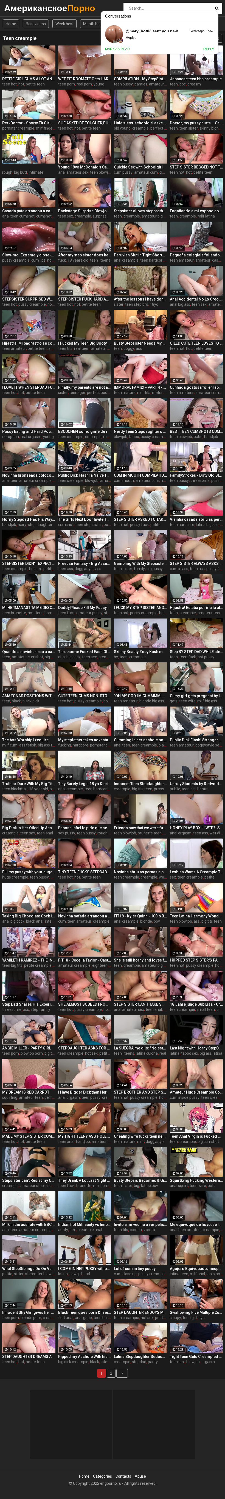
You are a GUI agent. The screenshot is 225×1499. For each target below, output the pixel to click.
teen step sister (88, 524)
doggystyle (84, 569)
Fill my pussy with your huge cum (28, 872)
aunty (63, 1230)
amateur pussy (89, 613)
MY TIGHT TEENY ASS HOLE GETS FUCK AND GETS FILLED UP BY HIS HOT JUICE (84, 1136)
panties (140, 84)
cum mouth (124, 480)
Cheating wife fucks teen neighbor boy (140, 1136)
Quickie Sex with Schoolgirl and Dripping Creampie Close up (140, 167)
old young (122, 128)
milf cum (10, 745)
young (99, 84)
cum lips (38, 260)
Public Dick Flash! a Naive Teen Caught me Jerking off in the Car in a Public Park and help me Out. (84, 475)
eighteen (100, 965)
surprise (100, 216)
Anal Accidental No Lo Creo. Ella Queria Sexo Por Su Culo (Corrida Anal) (196, 299)
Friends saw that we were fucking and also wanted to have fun (140, 828)
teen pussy (123, 84)
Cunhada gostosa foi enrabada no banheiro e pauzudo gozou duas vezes (196, 387)
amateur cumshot (27, 657)
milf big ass (207, 701)
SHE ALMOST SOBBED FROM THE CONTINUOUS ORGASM (84, 1004)
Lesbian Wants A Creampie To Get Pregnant (196, 872)
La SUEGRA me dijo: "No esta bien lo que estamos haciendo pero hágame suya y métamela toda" (140, 1048)
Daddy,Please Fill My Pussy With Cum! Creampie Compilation (84, 607)
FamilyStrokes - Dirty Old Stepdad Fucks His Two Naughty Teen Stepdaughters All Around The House (196, 475)
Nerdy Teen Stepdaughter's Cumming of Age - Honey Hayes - (140, 431)
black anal (34, 921)
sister (118, 304)
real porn (84, 84)
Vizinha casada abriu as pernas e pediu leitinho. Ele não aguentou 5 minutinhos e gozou (196, 519)
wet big (165, 877)
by (116, 657)
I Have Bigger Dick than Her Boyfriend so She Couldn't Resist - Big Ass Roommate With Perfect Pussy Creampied (84, 1092)
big (136, 1185)
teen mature (125, 392)
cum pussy (123, 172)
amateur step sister (37, 1185)
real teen (81, 348)
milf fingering (47, 128)
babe (198, 436)
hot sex (35, 569)
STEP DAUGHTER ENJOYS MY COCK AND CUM (140, 1312)
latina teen (179, 1274)
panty (153, 1362)
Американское (18, 8)
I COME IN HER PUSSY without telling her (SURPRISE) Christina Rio (84, 1268)
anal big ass (180, 304)
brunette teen (150, 833)
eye (201, 1317)
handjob (211, 436)
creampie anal (111, 657)
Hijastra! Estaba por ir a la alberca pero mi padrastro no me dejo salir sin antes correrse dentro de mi (196, 607)
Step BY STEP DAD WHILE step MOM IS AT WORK (196, 652)
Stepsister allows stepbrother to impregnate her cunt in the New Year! (140, 211)
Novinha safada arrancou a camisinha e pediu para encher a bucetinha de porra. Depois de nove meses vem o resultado (84, 916)
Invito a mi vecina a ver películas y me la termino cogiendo (140, 1224)
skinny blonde (211, 128)
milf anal (197, 1274)
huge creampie (15, 877)
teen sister (188, 128)
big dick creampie (73, 1362)
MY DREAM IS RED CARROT (25, 1092)
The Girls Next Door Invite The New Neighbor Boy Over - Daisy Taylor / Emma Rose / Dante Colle (84, 519)
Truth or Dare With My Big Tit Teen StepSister (28, 784)
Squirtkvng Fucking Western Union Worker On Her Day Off (196, 1180)
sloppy (175, 1317)
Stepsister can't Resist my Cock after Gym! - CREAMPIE (28, 1180)
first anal (65, 1317)
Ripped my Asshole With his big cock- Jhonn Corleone (84, 1356)
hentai (202, 789)
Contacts (123, 1476)
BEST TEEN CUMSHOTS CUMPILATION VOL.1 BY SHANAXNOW (196, 431)
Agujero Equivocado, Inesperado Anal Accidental (196, 1268)
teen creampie (70, 436)
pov (157, 921)
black (16, 701)
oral (86, 1274)
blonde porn (31, 1317)
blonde (146, 921)
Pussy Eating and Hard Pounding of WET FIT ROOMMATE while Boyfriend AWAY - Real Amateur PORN (28, 431)
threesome (200, 480)
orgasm (194, 84)
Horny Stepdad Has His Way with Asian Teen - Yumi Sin (28, 519)
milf (140, 1141)
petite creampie (38, 965)
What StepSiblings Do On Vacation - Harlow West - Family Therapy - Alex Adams (28, 1268)
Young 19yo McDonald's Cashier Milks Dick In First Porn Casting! (84, 167)
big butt (20, 172)
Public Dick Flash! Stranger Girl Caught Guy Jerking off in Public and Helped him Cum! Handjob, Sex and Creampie (196, 740)
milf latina (206, 216)
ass (139, 348)
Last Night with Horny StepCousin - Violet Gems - (196, 1048)
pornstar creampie (18, 128)
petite (155, 524)
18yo (154, 304)
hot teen (54, 260)
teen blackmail (14, 789)
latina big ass (207, 524)
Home (11, 24)
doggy (128, 348)
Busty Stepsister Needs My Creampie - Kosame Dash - (140, 343)
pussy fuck (139, 524)
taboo (134, 436)
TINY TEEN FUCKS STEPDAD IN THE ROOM (84, 872)
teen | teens (100, 260)
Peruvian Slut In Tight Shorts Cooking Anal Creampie (140, 255)
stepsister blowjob (41, 1274)
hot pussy (206, 657)
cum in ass (179, 569)
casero (218, 260)
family (139, 569)
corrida (136, 1230)
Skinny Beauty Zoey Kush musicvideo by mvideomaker (140, 652)
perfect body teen (102, 392)
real (162, 1053)
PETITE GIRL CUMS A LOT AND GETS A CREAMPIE (28, 79)
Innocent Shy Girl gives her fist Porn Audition (28, 1312)
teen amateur (182, 260)
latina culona (147, 1053)
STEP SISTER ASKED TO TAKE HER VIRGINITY (140, 519)
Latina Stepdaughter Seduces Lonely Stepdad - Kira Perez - (140, 1356)
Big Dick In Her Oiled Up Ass (27, 828)
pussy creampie (16, 260)
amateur (202, 260)
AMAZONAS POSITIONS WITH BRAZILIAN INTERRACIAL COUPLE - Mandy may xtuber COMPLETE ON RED (28, 696)
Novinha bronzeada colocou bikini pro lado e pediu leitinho (28, 475)
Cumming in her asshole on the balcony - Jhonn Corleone (140, 740)
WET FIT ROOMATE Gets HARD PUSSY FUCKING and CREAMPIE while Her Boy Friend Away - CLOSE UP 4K (84, 79)
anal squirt (179, 1185)
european (10, 436)
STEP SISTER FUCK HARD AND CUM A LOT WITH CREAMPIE (84, 299)
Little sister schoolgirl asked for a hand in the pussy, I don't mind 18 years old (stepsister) (140, 123)
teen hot (9, 84)
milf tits (143, 392)
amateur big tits (155, 216)
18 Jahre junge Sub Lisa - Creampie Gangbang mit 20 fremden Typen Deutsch (196, 1004)
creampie (140, 128)
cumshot (44, 216)
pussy (159, 789)
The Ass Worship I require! (26, 740)
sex (173, 877)
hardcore (80, 745)
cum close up (125, 1274)
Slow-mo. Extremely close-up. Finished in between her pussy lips (28, 255)
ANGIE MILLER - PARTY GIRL (26, 1048)
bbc (182, 84)
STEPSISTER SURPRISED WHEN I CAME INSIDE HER (28, 299)
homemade (54, 613)
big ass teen (48, 745)
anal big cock (69, 657)
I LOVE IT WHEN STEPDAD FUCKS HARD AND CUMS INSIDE (28, 387)
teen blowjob (101, 172)
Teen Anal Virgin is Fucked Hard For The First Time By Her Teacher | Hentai (196, 1136)
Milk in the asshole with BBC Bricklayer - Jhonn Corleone (28, 1224)
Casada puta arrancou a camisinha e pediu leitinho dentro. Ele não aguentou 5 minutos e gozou (28, 211)
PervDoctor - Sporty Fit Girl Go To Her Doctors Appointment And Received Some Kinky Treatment (28, 123)
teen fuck (66, 613)
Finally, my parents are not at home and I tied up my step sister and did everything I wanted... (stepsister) (84, 387)
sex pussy (66, 833)
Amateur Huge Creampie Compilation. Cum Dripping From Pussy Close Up (196, 1092)
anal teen (122, 745)
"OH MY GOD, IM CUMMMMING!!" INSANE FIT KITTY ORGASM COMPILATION (140, 696)
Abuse (140, 1476)
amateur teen (209, 613)
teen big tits (12, 965)
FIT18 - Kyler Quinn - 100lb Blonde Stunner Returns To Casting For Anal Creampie (140, 916)
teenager (77, 392)
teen (174, 84)
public (175, 789)
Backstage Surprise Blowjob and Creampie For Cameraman (84, 211)
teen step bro (136, 304)
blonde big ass (151, 701)
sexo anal (215, 1274)
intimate (36, 172)
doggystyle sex (208, 745)
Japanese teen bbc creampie (196, 79)
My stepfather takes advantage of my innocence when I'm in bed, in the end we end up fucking (84, 740)
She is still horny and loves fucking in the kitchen (140, 960)
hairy (22, 524)
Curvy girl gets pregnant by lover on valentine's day (196, 696)
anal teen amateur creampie (27, 480)
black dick (30, 701)
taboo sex (189, 1053)
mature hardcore (166, 392)
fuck (62, 260)
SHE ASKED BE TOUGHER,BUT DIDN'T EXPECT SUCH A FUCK (84, 123)
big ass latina (211, 1053)
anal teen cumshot (18, 216)
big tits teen (142, 789)
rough (7, 172)
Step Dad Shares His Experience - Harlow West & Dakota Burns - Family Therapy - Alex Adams (28, 1004)
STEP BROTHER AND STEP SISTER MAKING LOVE (140, 1092)
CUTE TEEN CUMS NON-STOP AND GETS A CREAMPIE (84, 696)
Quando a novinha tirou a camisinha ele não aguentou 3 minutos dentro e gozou (28, 652)
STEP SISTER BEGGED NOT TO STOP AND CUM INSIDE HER (196, 167)
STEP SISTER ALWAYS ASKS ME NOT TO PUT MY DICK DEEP (196, 563)
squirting (9, 1097)
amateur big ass (156, 965)
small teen (206, 1009)
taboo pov (149, 1185)
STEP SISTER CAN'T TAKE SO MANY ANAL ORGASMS (140, 1004)
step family (40, 1009)
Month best (93, 24)
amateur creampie (107, 348)
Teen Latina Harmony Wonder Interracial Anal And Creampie (196, 916)
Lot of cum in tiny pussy (135, 1268)
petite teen (35, 84)
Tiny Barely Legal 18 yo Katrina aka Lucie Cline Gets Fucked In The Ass (84, 784)
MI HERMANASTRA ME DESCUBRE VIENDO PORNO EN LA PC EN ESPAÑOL (28, 607)
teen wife (187, 701)
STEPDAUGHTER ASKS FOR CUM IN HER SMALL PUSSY (84, 1048)
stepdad (139, 1362)
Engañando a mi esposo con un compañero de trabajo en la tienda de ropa (196, 211)
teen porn (66, 84)
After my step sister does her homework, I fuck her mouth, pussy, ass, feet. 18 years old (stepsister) (84, 255)
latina (174, 1053)
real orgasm (31, 436)
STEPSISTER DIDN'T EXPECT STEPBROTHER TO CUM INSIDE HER (28, 563)
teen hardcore (152, 260)
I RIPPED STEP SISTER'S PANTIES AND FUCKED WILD (196, 960)
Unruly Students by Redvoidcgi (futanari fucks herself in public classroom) (196, 784)
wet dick (217, 833)
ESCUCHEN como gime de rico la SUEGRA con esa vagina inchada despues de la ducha (84, 431)
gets (174, 701)
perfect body (161, 128)
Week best (64, 24)
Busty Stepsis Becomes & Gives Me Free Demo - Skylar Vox (140, 1180)
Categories (102, 1476)
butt (211, 1185)
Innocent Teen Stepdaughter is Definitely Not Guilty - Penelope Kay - (140, 784)
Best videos (36, 24)
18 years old (78, 260)
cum (62, 921)
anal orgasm (181, 833)
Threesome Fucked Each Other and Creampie (84, 652)
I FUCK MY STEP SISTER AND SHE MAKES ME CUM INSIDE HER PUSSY (140, 607)
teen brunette (14, 613)
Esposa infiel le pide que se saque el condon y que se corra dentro (84, 828)
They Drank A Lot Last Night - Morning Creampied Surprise (84, 1180)
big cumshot (208, 1141)
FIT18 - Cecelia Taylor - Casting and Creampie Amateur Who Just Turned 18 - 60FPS (84, 960)
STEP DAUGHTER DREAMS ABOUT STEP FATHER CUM (28, 1356)
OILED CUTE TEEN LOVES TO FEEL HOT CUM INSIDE (196, 343)
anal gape (83, 1317)
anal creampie (126, 260)
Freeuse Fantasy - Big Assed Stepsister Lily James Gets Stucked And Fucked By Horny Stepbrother (84, 563)
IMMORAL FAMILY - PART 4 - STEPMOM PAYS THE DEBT (140, 387)
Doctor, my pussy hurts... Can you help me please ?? (196, 123)
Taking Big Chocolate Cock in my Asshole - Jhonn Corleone (28, 916)
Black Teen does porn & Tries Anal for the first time (84, 1312)
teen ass (65, 569)
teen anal (45, 833)
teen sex (65, 216)
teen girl (189, 789)
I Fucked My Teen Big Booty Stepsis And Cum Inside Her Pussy (84, 343)
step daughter (40, 524)
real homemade (107, 1185)
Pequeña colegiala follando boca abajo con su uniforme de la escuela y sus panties (196, 255)
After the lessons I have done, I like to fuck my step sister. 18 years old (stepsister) (140, 299)
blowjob (120, 436)
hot (21, 84)
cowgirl (75, 1274)
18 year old (38, 789)
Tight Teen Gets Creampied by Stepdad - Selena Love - (196, 1356)
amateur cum (146, 172)
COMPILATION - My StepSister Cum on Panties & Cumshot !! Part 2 (140, 79)
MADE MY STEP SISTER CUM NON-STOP (28, 1136)
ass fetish (27, 745)
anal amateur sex (73, 172)
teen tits (65, 348)
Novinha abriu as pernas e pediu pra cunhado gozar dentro (140, 872)
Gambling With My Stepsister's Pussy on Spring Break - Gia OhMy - (140, 563)
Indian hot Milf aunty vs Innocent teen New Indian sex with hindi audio (84, 1224)
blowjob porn (32, 1053)
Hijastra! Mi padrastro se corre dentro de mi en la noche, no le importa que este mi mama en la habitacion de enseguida (28, 343)
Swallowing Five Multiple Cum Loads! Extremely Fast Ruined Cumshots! (196, 1312)
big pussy (155, 569)
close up (166, 172)
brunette (83, 1185)
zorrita (149, 1230)
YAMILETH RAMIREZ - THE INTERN (28, 960)
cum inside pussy (184, 1097)
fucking (64, 745)
